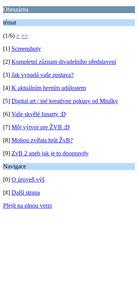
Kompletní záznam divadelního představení (64, 61)
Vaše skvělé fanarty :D (39, 114)
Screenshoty (26, 48)
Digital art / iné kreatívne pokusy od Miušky (65, 101)
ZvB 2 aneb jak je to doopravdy (50, 153)
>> (24, 35)
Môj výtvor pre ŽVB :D (41, 127)
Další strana (26, 192)
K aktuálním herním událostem (49, 88)
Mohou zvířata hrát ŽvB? (42, 140)
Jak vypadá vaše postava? (43, 75)
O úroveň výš (28, 179)
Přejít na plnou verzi (27, 205)
